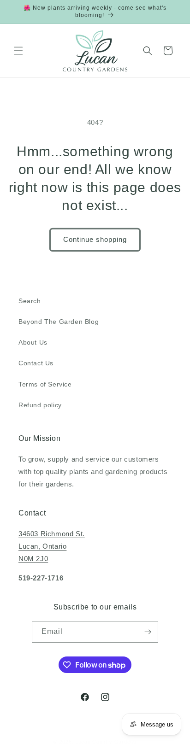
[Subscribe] (147, 632)
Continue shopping (95, 239)
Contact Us (35, 363)
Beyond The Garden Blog (58, 321)
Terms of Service (45, 384)
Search (29, 301)
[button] (18, 51)
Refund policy (40, 405)
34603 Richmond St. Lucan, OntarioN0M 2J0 (51, 546)
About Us (33, 342)
